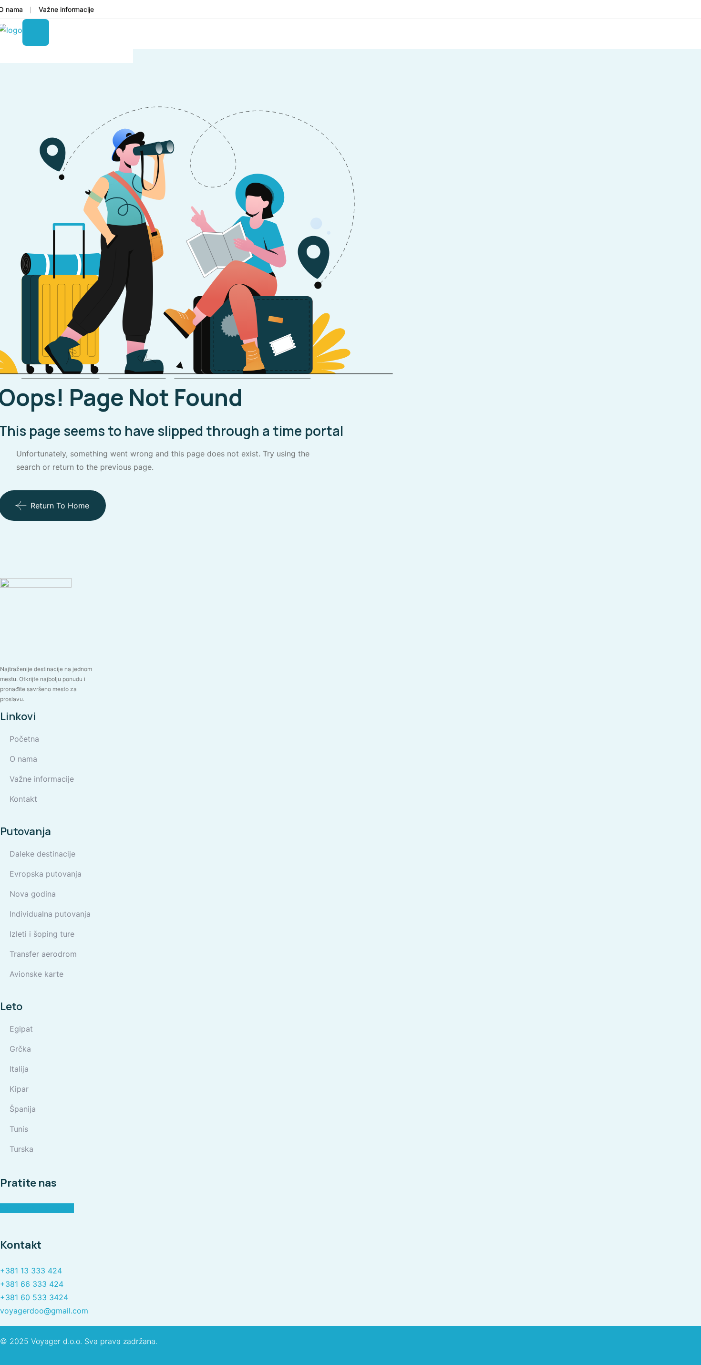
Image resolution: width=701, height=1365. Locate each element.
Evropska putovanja (46, 874)
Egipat (21, 1029)
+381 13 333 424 (31, 1270)
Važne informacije (66, 9)
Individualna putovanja (50, 914)
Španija (23, 1109)
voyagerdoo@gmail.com (44, 1310)
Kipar (19, 1089)
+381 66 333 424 (31, 1284)
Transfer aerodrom (43, 954)
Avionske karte (36, 974)
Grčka (20, 1049)
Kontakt (23, 799)
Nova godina (33, 894)
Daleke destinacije (42, 853)
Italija (19, 1069)
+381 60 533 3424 (34, 1297)
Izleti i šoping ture (42, 934)
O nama (23, 759)
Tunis (19, 1129)
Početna (24, 739)
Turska (21, 1149)
